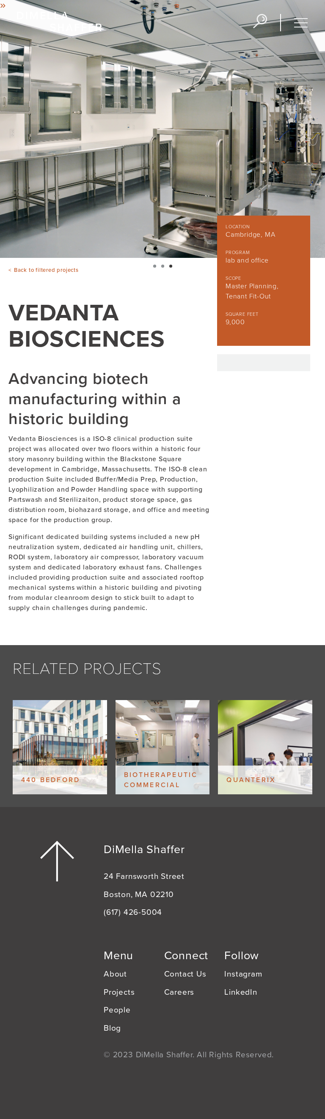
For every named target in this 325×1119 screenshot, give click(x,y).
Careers (179, 992)
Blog (112, 1028)
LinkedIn (240, 992)
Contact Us (185, 974)
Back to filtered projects (46, 270)
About (115, 974)
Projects (119, 992)
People (117, 1010)
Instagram (243, 974)
